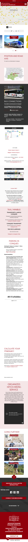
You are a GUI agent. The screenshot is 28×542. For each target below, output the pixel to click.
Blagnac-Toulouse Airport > (14, 152)
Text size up (12, 31)
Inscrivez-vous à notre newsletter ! (14, 484)
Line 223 (6, 114)
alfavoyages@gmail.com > (16, 162)
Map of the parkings (10, 252)
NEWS (14, 1)
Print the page (16, 31)
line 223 (19, 199)
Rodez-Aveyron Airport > (14, 150)
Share (18, 31)
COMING (10, 27)
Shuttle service (10, 200)
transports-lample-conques (14, 221)
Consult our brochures (14, 498)
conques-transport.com (16, 226)
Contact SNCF (14, 188)
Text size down (14, 31)
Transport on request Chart (14, 234)
